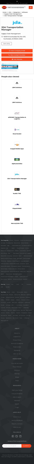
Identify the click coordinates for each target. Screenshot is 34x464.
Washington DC (4, 320)
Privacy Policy (17, 340)
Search (17, 404)
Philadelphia (24, 312)
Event (20, 256)
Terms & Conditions (17, 343)
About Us (17, 333)
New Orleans (29, 310)
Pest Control (3, 256)
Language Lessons (25, 261)
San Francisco (22, 315)
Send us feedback (17, 420)
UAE (2, 287)
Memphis (8, 307)
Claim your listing (17, 390)
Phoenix (13, 312)
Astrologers (19, 258)
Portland (18, 312)
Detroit (17, 300)
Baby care (29, 271)
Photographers (9, 243)
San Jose (28, 315)
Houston (9, 302)
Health (13, 248)
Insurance (22, 263)
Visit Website (18, 59)
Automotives (23, 250)
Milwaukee (26, 307)
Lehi (12, 305)
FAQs (17, 380)
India (17, 284)
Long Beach (26, 305)
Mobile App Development (26, 240)
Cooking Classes (26, 258)
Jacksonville (27, 302)
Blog (8, 3)
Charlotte (17, 297)
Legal (8, 245)
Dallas (2, 300)
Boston (25, 292)
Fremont (23, 300)
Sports (27, 263)
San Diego (15, 315)
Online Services (24, 243)
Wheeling (26, 318)
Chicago (3, 297)
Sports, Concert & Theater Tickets (8, 258)
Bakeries (10, 279)
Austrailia (29, 284)
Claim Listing (6, 43)
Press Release (17, 367)
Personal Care (17, 243)
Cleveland (28, 297)
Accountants (4, 279)
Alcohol (27, 248)
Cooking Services (24, 276)
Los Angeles (19, 305)
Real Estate (3, 245)
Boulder (11, 294)
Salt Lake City (4, 315)
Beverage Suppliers (17, 274)
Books (2, 274)
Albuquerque (20, 292)
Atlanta (8, 292)
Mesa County (14, 307)
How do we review (17, 363)
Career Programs (16, 261)
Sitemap (17, 373)
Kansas (2, 305)
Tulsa (20, 318)
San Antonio (15, 318)
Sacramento (9, 318)
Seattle (9, 315)
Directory (17, 370)
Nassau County (16, 310)
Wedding (9, 261)
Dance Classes (4, 268)
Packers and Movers (17, 279)
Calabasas (29, 294)
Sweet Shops (9, 274)
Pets (9, 253)
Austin (13, 292)
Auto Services (4, 253)
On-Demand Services (27, 245)
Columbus (22, 297)
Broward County (4, 294)
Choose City (23, 3)
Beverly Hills (17, 294)
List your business (17, 393)
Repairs (29, 253)
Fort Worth (3, 302)
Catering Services (5, 271)
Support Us (17, 336)
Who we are (17, 354)
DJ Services (3, 261)
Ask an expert (17, 397)
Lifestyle (16, 250)
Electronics (3, 250)
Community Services (14, 271)
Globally (8, 284)
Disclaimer (17, 350)
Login (17, 407)
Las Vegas (8, 305)
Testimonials (17, 347)
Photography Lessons (16, 266)
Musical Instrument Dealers (7, 276)
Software (11, 240)
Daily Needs (16, 253)
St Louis (3, 318)
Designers (3, 248)
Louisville (3, 307)
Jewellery (25, 279)
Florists (16, 276)
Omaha (7, 312)
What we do (17, 427)
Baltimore (23, 294)
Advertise (17, 400)
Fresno (28, 300)
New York (23, 310)
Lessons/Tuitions (5, 263)
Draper (12, 300)
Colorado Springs (10, 297)
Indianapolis (21, 302)
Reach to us (17, 417)
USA (12, 284)
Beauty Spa (23, 271)
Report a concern (17, 424)
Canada (8, 287)
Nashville (9, 310)
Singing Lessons (26, 266)
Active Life (15, 256)
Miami (19, 307)
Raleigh (30, 312)
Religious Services (12, 268)
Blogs (17, 377)
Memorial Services (28, 256)
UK (22, 284)
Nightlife (29, 250)
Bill (7, 248)
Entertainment (10, 250)
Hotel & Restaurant (16, 245)
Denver (7, 300)
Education (16, 240)
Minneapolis (4, 310)
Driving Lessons (21, 268)
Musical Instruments (14, 263)
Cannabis (3, 243)
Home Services (23, 253)
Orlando (3, 312)
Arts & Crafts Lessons (5, 266)
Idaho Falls (14, 302)
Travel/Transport (20, 248)
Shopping (9, 256)
